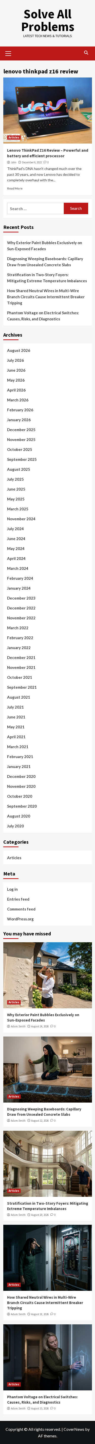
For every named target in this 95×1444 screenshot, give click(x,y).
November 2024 (21, 518)
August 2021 (18, 697)
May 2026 (16, 380)
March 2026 (17, 400)
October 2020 (19, 796)
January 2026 (19, 419)
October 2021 (19, 677)
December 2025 (21, 429)
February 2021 (20, 756)
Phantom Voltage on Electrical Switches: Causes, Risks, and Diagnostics (43, 315)
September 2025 (22, 459)
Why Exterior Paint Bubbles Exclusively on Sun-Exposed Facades (44, 245)
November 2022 (21, 618)
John (13, 162)
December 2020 (21, 776)
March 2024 (17, 568)
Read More (15, 188)
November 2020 (21, 786)
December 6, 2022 (32, 162)
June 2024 (16, 538)
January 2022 (19, 647)
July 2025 (15, 479)
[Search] (86, 53)
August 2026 (18, 350)
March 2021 (17, 746)
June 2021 (16, 717)
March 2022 (17, 627)
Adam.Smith (18, 1026)
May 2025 (16, 499)
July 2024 (15, 528)
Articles (14, 137)
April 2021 (16, 736)
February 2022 (20, 637)
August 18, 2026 (40, 1314)
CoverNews (74, 1429)
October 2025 (19, 449)
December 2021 (21, 657)
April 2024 (16, 558)
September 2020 (22, 806)
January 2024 (19, 588)
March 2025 (17, 509)
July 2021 (15, 707)
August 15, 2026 (40, 1408)
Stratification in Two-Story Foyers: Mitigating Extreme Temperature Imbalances (47, 277)
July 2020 (15, 826)
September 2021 (22, 687)
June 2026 (16, 370)
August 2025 (18, 469)
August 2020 (18, 816)
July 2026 (15, 360)
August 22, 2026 (40, 1120)
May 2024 (16, 548)
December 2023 (21, 598)
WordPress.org (20, 919)
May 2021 (16, 727)
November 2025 (21, 439)
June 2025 (16, 489)
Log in (12, 889)
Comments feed (21, 909)
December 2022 (21, 608)
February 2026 (20, 409)
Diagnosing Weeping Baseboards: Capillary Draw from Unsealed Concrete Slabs (45, 261)
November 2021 (21, 667)
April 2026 (16, 390)
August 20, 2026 (40, 1215)
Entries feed (18, 899)
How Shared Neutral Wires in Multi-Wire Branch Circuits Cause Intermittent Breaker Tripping (46, 296)
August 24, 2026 (40, 1026)
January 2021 (19, 766)
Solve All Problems (47, 20)
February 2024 (20, 578)
